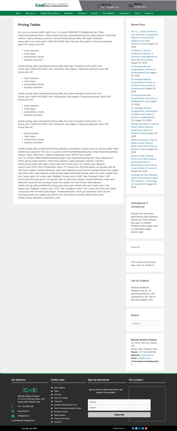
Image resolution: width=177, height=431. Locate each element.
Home (18, 13)
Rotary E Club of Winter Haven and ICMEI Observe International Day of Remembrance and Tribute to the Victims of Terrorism (144, 162)
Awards (94, 13)
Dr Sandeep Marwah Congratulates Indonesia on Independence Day (144, 98)
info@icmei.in (144, 358)
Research (81, 13)
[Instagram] (139, 428)
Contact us (149, 13)
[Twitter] (136, 428)
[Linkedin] (142, 428)
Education (68, 13)
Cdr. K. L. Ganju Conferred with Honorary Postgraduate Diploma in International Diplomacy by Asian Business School (144, 37)
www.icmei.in (147, 355)
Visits (137, 13)
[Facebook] (133, 428)
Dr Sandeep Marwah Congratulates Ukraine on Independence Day (143, 69)
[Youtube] (146, 428)
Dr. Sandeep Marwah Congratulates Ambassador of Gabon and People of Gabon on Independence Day (144, 114)
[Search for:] (145, 323)
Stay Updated (108, 13)
